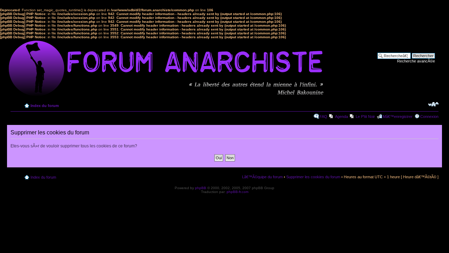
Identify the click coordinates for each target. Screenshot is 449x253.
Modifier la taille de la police (433, 104)
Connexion (429, 116)
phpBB (200, 188)
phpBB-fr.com (237, 192)
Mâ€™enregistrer (398, 116)
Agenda (341, 116)
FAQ (323, 116)
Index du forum (45, 106)
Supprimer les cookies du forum (313, 177)
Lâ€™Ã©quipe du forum (262, 177)
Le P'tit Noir (365, 116)
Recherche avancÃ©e (416, 61)
